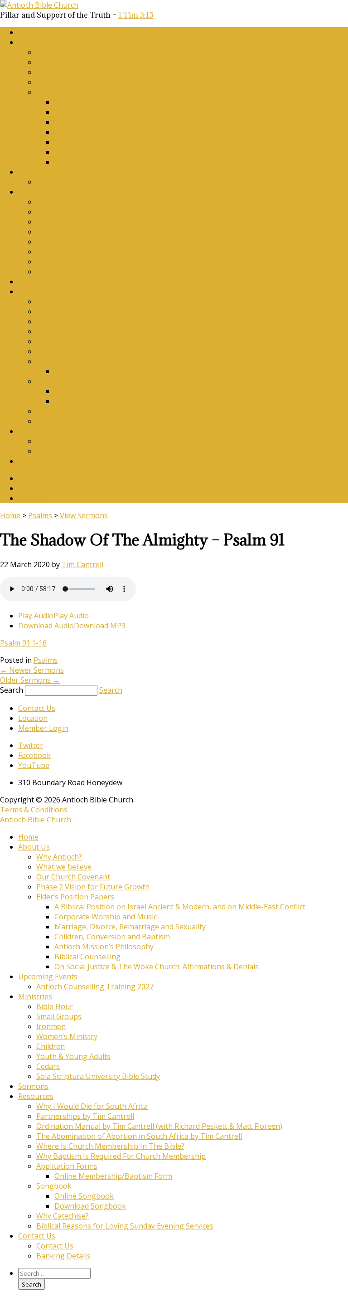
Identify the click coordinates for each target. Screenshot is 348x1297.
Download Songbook (90, 401)
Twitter (30, 478)
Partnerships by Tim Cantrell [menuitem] (85, 1116)
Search (11, 690)
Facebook (34, 488)
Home (28, 32)
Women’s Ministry (66, 232)
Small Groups (59, 212)
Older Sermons (30, 680)
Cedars (48, 262)
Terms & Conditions (34, 810)
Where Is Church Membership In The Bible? (110, 341)
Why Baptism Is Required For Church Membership (121, 351)
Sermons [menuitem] (33, 1086)
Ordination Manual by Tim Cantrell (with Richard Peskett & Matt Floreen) (159, 321)
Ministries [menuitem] (35, 996)
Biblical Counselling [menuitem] (87, 957)
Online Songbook (84, 391)
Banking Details (63, 451)
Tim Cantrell (82, 564)
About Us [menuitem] (34, 847)
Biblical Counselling (87, 152)
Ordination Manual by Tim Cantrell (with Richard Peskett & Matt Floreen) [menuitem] (159, 1126)
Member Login (43, 461)
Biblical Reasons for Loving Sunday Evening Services (124, 421)
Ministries (35, 192)
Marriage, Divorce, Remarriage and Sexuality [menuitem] (130, 927)
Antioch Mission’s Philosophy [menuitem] (104, 947)
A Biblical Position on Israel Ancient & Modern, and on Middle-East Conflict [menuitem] (179, 907)
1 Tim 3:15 (136, 15)
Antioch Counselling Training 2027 (95, 182)
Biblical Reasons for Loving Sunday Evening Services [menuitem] (124, 1226)
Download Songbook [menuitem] (90, 1206)
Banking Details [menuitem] (63, 1256)
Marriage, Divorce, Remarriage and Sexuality (130, 122)
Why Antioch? (59, 52)
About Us (34, 42)
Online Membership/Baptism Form (113, 371)
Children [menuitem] (50, 1046)
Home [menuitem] (28, 837)
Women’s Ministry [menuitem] (66, 1036)
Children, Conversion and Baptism (112, 132)
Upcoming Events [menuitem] (47, 976)
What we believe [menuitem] (64, 867)
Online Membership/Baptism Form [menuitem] (113, 1176)
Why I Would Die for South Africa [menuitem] (92, 1106)
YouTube (33, 498)
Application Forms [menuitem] (66, 1166)
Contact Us (36, 431)
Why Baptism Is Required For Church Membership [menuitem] (121, 1156)
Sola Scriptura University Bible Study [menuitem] (98, 1076)
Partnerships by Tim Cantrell (85, 311)
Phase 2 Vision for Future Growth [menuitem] (93, 887)
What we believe (64, 62)
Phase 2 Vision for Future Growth (93, 82)
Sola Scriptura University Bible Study (98, 272)
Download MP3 (100, 626)
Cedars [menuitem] (48, 1066)
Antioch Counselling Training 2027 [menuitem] (95, 986)
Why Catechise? (62, 411)
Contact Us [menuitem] (36, 1236)
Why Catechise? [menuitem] (62, 1216)
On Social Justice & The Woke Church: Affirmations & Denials (156, 162)
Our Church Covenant (73, 72)
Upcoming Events (47, 172)
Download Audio (46, 626)
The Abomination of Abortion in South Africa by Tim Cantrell (139, 331)
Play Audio (35, 616)
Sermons (33, 282)
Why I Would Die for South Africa (92, 301)
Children (50, 242)
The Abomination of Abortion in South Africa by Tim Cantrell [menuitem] (139, 1136)
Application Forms (66, 361)
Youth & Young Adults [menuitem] (73, 1056)
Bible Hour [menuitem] (54, 1006)
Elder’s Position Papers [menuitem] (75, 897)
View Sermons (84, 515)
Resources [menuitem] (35, 1096)
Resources (35, 291)
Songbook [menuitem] (54, 1186)
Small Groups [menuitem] (59, 1016)
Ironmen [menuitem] (51, 1026)
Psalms (40, 515)
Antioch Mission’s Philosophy (104, 142)
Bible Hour (54, 202)
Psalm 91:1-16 (23, 643)
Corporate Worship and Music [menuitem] (105, 917)
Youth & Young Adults (73, 252)
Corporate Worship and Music (105, 112)
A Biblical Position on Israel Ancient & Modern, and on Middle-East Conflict (179, 102)
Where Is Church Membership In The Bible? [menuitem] (110, 1146)
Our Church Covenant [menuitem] (73, 877)
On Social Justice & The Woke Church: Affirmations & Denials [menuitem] (156, 967)
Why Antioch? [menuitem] (59, 857)
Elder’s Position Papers (75, 92)
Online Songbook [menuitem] (84, 1196)
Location (33, 718)
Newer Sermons (32, 670)
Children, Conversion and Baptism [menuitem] (112, 937)
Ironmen (51, 222)
